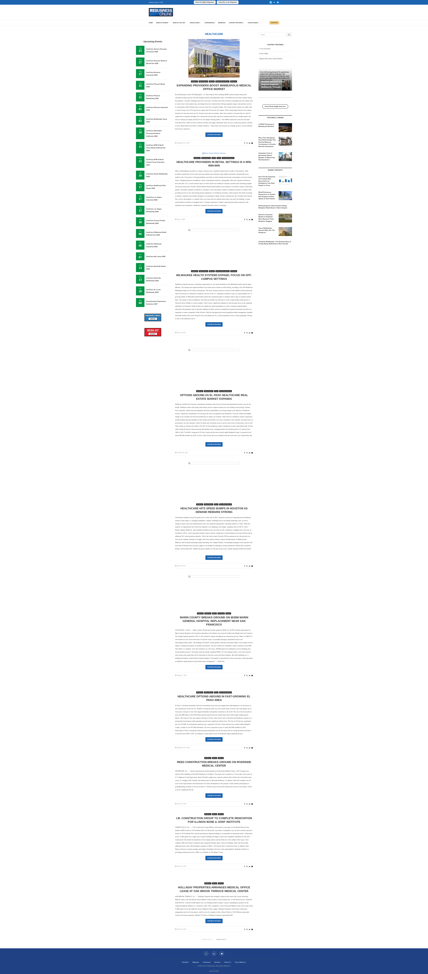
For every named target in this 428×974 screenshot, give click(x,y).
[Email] (278, 2)
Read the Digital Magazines (204, 2)
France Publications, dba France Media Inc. (216, 966)
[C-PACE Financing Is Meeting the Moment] (285, 127)
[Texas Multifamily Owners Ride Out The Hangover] (285, 231)
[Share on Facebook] (244, 143)
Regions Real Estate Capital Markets (270, 58)
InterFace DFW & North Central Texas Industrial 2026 (155, 162)
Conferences (209, 23)
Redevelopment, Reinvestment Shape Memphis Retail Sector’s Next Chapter (272, 207)
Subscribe (274, 22)
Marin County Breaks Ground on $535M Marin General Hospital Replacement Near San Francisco (214, 621)
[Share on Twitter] (247, 143)
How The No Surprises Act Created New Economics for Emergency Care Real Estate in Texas (266, 181)
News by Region (162, 23)
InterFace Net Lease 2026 (155, 256)
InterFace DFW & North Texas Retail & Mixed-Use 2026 (156, 147)
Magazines (195, 962)
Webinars (221, 23)
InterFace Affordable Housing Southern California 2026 (154, 133)
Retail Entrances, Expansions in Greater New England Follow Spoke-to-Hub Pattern (266, 195)
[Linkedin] (274, 2)
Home (151, 23)
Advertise (217, 962)
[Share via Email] (252, 143)
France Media (253, 23)
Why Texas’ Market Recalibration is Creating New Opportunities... (273, 84)
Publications (195, 23)
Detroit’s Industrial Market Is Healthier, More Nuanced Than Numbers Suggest (266, 218)
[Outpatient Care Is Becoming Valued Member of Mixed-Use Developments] (285, 156)
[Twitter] (270, 2)
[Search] (289, 34)
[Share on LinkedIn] (249, 143)
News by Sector (179, 23)
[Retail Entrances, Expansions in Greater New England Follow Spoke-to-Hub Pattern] (285, 195)
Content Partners (236, 23)
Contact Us (227, 962)
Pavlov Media (263, 53)
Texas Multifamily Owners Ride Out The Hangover (266, 230)
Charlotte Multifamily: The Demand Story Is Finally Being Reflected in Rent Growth (274, 243)
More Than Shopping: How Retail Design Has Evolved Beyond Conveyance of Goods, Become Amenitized (267, 142)
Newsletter (185, 962)
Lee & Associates (264, 49)
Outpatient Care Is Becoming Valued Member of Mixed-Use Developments (266, 156)
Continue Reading (214, 134)
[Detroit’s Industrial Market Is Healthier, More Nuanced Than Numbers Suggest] (285, 218)
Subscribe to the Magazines (227, 2)
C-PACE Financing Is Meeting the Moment (266, 125)
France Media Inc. (240, 962)
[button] (260, 79)
